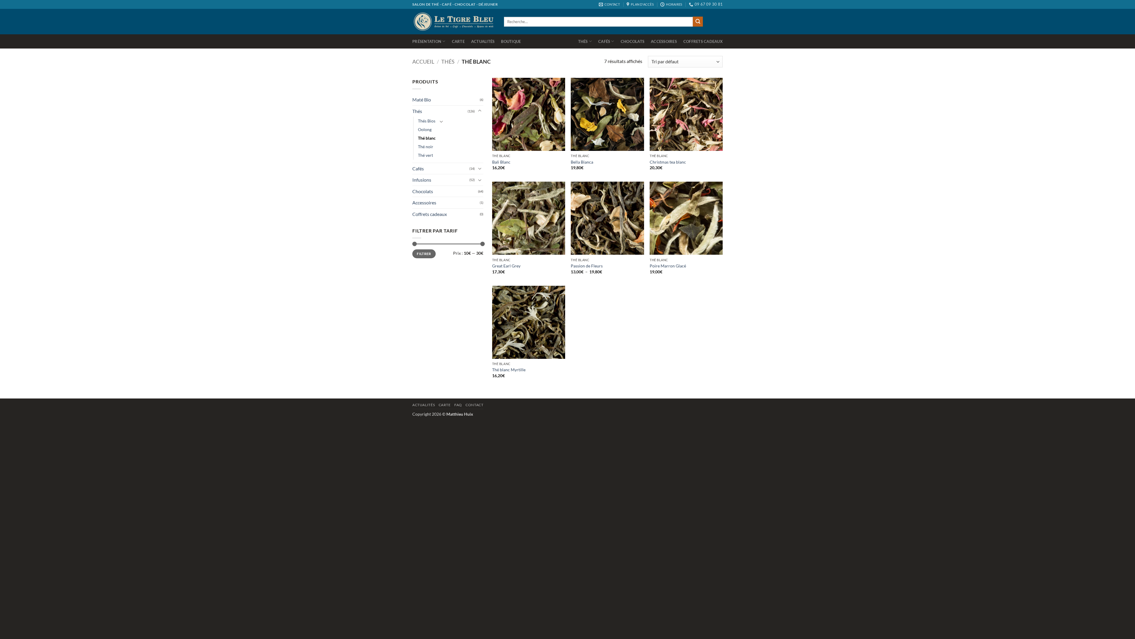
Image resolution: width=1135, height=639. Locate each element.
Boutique (511, 41)
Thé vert (425, 155)
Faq (458, 405)
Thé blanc (427, 138)
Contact (474, 405)
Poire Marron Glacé (668, 265)
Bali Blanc (501, 161)
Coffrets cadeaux (703, 41)
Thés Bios (426, 120)
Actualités (483, 41)
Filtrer (424, 253)
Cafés (604, 41)
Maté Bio (421, 99)
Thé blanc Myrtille (509, 369)
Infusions (421, 180)
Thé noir (425, 146)
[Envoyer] (698, 22)
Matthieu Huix (459, 414)
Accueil (423, 61)
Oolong (425, 129)
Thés (583, 41)
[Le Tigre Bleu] (453, 21)
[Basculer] (479, 110)
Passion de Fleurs (587, 265)
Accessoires (664, 41)
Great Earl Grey (506, 265)
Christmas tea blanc (668, 161)
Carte (458, 41)
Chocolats (632, 41)
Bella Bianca (582, 161)
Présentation (426, 41)
